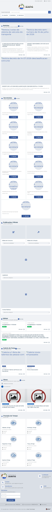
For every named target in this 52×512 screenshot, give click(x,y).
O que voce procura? (5, 12)
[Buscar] (49, 12)
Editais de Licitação (32, 240)
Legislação (5, 275)
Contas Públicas (6, 309)
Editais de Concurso (7, 240)
